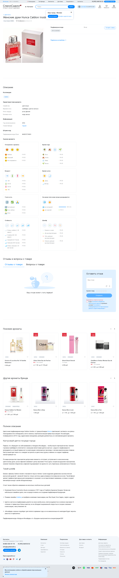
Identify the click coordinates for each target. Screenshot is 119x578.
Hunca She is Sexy (39, 410)
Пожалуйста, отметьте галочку (94, 300)
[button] (111, 328)
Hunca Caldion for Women (13, 410)
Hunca (50, 431)
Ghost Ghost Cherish (68, 360)
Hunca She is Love (68, 410)
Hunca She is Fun (96, 410)
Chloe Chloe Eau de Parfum (42, 360)
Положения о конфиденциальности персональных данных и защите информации (98, 306)
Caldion (19, 497)
